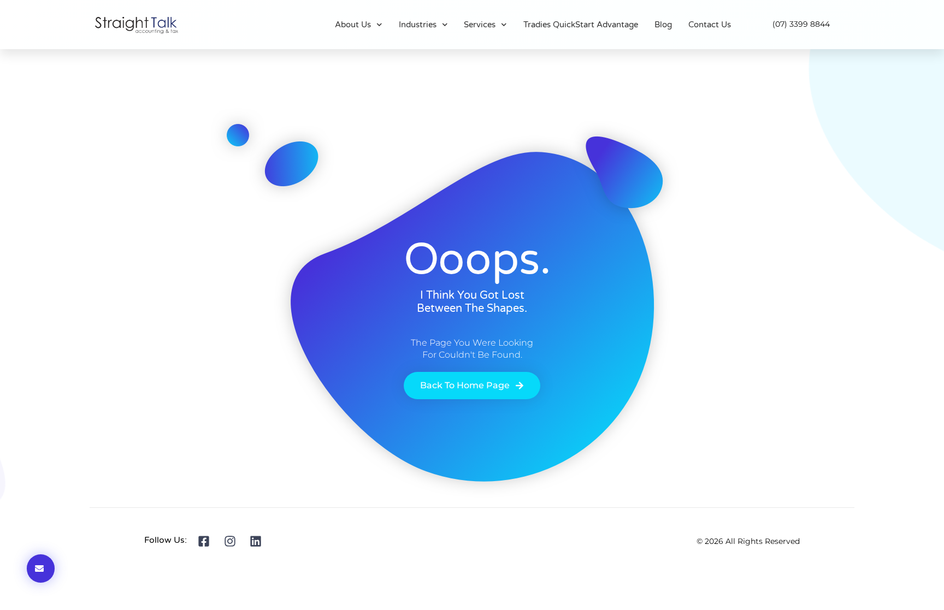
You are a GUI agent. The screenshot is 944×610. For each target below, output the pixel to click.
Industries (417, 24)
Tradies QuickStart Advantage (580, 24)
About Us (353, 24)
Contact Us (709, 24)
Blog (663, 24)
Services (479, 24)
